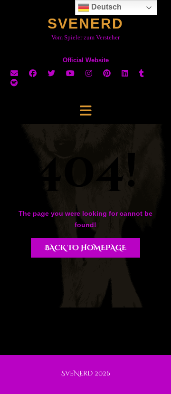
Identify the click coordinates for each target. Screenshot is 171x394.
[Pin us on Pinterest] (107, 73)
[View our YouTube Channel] (70, 73)
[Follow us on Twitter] (51, 73)
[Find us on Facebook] (33, 73)
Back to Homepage (85, 248)
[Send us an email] (14, 73)
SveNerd (86, 23)
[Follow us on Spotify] (14, 83)
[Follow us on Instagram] (89, 73)
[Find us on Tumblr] (141, 73)
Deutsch (105, 7)
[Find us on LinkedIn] (125, 73)
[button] (85, 110)
